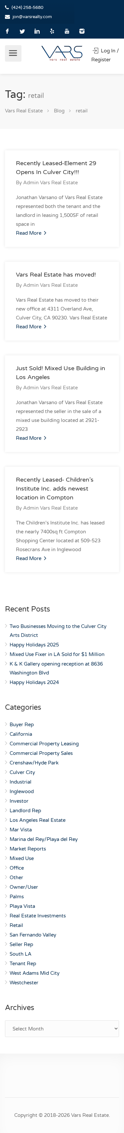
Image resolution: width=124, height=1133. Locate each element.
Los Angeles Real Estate (37, 820)
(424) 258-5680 (27, 7)
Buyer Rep (22, 725)
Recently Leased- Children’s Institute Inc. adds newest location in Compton (55, 488)
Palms (17, 897)
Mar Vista (21, 830)
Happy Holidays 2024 (34, 682)
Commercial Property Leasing (44, 744)
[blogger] (52, 31)
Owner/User (24, 887)
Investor (19, 801)
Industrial (20, 782)
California (21, 734)
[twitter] (22, 31)
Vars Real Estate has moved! (56, 274)
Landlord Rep (25, 811)
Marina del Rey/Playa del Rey (44, 839)
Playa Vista (22, 906)
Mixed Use (22, 858)
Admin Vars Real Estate (50, 183)
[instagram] (81, 31)
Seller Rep (21, 944)
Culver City (22, 772)
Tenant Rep (23, 964)
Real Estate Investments (38, 916)
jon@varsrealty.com (32, 16)
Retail (16, 925)
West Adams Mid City (35, 973)
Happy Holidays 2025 (34, 645)
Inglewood (22, 791)
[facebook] (7, 31)
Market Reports (28, 849)
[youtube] (67, 31)
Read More (29, 233)
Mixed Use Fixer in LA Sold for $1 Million (57, 654)
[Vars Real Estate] (62, 53)
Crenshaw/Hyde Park (34, 763)
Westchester (24, 983)
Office (17, 868)
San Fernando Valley (33, 935)
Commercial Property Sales (41, 753)
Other (16, 877)
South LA (20, 954)
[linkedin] (37, 31)
